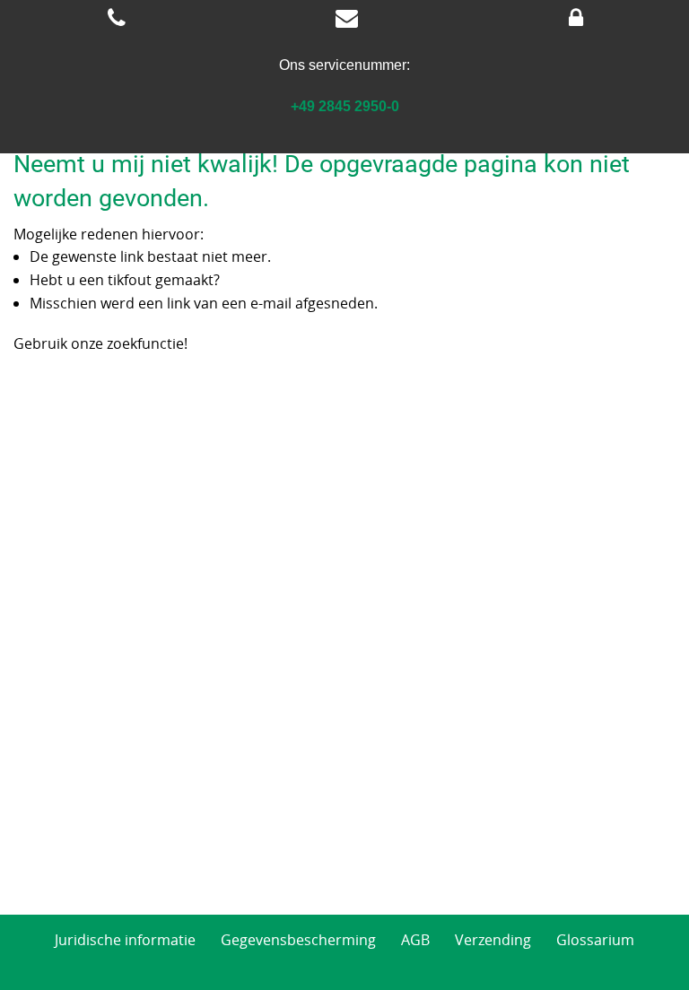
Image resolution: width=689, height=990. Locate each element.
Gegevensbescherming (298, 940)
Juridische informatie (125, 940)
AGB (415, 940)
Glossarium (595, 940)
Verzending (493, 940)
